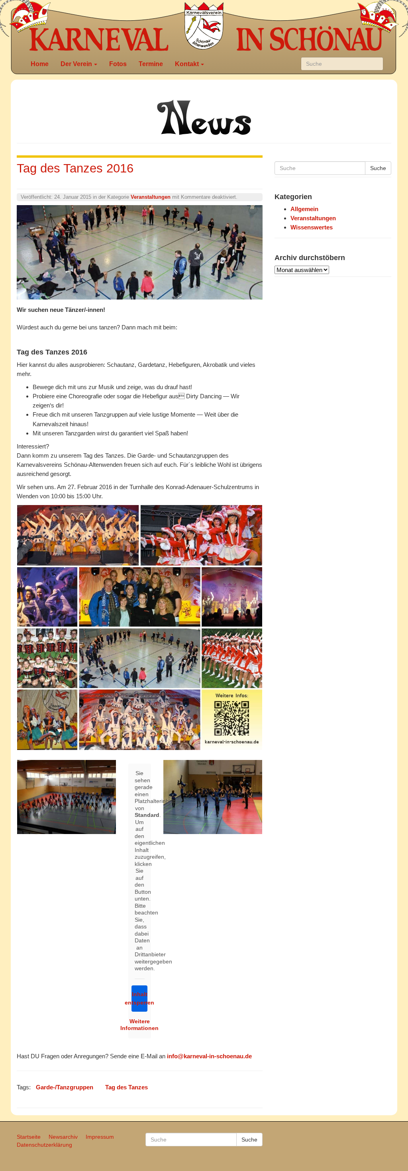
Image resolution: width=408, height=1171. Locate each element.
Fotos (118, 63)
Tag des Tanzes (126, 1087)
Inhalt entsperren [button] (139, 998)
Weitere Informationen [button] (140, 1025)
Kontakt (187, 63)
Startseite (29, 1137)
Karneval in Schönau (204, 26)
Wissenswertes (311, 227)
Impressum (100, 1137)
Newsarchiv (63, 1137)
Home (40, 63)
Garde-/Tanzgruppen (64, 1087)
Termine (151, 63)
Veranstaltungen (151, 197)
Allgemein (304, 209)
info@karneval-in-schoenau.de (209, 1056)
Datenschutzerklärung (44, 1145)
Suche (378, 168)
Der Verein (76, 63)
